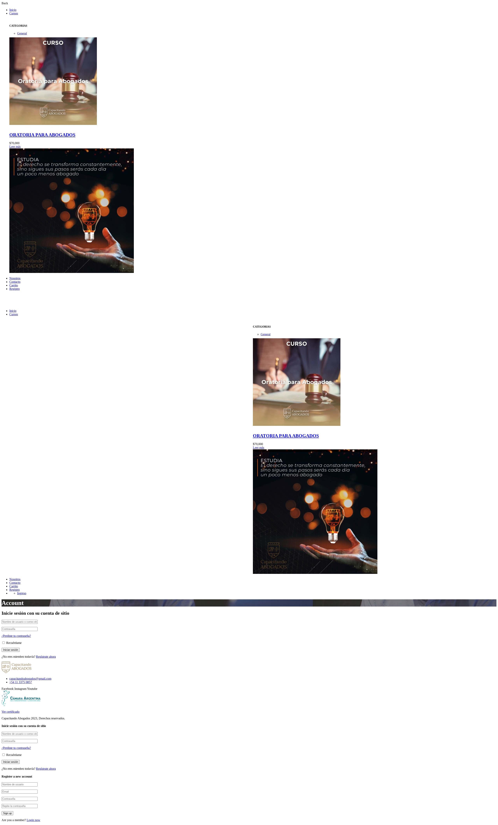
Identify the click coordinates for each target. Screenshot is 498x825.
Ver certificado (10, 711)
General (22, 33)
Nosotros (14, 278)
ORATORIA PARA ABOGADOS (42, 134)
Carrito (13, 285)
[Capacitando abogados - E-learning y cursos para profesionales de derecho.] (16, 304)
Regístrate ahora (46, 656)
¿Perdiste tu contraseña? (16, 635)
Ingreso (21, 593)
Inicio (12, 9)
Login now (33, 820)
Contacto (14, 281)
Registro (14, 288)
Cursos (13, 13)
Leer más (15, 146)
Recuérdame (13, 642)
